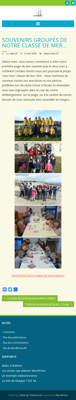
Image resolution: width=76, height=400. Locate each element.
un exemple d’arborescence (19, 375)
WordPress (61, 395)
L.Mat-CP (13, 53)
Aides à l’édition (12, 365)
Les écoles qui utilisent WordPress (24, 370)
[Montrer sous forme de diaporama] (38, 275)
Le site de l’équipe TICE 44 (19, 381)
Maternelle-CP (51, 53)
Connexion (9, 332)
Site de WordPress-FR (15, 348)
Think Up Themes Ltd (30, 395)
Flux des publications (14, 337)
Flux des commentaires (15, 342)
